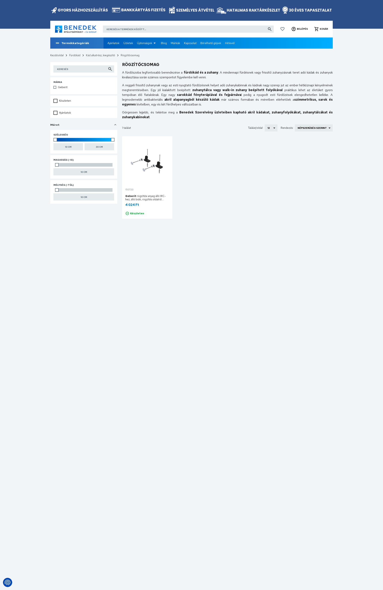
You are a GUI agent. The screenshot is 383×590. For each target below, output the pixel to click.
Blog (164, 43)
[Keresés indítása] (269, 29)
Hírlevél (230, 43)
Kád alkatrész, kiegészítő (100, 55)
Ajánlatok (113, 43)
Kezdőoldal (57, 55)
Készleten (65, 100)
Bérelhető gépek (210, 43)
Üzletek (128, 43)
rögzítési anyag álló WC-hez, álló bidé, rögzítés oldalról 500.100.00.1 (145, 199)
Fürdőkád (74, 55)
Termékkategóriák (75, 43)
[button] (299, 29)
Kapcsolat (190, 43)
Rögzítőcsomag (130, 55)
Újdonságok (144, 43)
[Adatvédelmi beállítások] (7, 582)
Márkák (175, 43)
